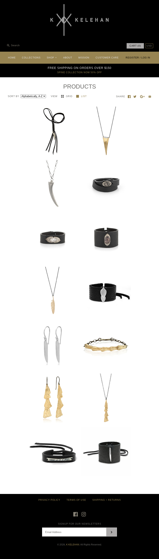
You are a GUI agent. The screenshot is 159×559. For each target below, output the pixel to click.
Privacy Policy (49, 500)
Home (12, 57)
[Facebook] (75, 514)
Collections (31, 57)
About (67, 57)
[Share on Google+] (142, 96)
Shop (52, 57)
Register (132, 57)
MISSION (83, 57)
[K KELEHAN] (79, 6)
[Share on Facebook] (129, 96)
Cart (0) (135, 45)
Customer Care (107, 57)
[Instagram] (83, 514)
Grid (69, 96)
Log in (145, 57)
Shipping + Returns (106, 500)
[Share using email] (149, 96)
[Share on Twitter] (134, 96)
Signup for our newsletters (79, 523)
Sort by (13, 96)
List (84, 96)
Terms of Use (76, 500)
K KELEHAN (72, 544)
